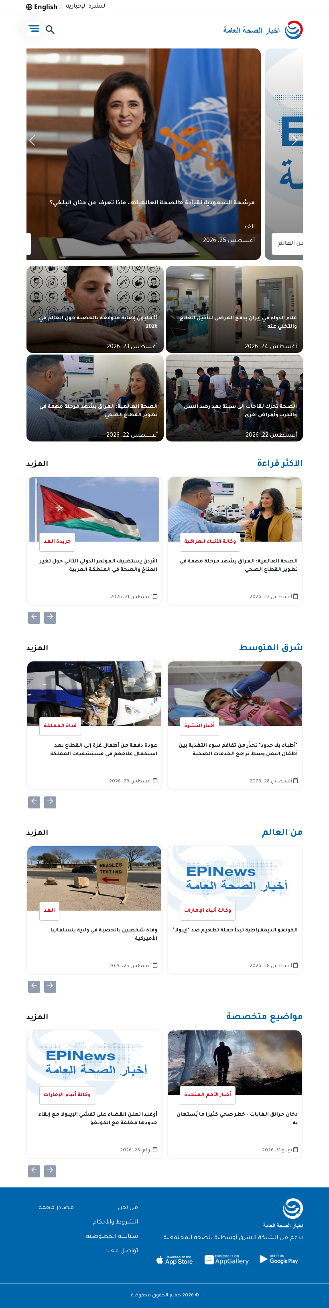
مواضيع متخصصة (264, 1018)
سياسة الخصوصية (112, 1237)
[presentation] (33, 142)
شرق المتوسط (271, 649)
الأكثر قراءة (280, 465)
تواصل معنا (122, 1251)
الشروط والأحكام (115, 1222)
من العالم (282, 833)
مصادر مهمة (56, 1208)
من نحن (128, 1208)
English (45, 6)
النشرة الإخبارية (85, 7)
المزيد (37, 465)
